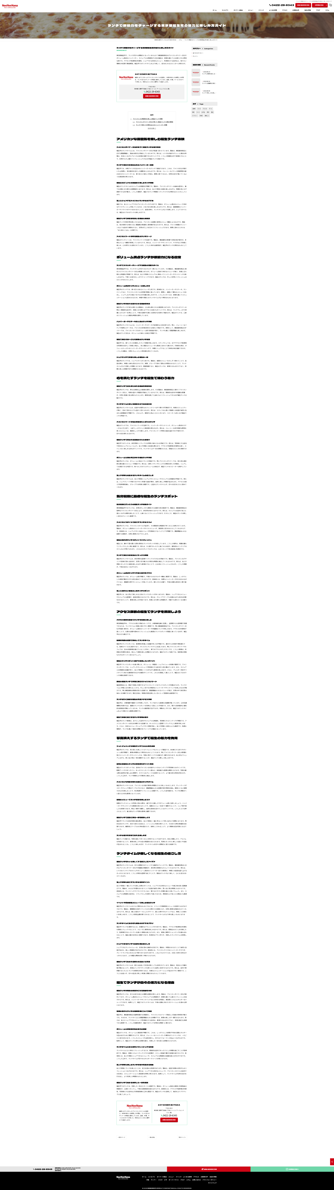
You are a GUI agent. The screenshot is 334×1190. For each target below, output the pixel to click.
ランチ (199, 108)
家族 (193, 112)
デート (210, 108)
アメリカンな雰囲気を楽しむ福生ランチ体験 (148, 119)
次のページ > (182, 1137)
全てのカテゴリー (198, 53)
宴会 (212, 112)
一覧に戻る (152, 1137)
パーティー (194, 115)
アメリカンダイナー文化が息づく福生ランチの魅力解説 (154, 122)
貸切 (208, 112)
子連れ (201, 115)
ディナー (195, 56)
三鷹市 (193, 108)
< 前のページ (121, 1137)
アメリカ (205, 108)
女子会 (203, 112)
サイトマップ (212, 1183)
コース (198, 112)
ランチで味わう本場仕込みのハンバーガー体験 (151, 125)
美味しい (207, 115)
